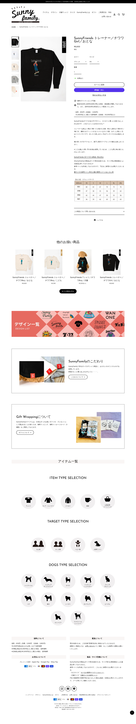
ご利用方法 (102, 12)
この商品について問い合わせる (84, 211)
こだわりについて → (78, 377)
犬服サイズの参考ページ (88, 675)
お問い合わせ (106, 16)
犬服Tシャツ (63, 12)
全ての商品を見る (68, 291)
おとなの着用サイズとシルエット (92, 672)
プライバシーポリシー (103, 695)
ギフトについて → (25, 432)
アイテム (46, 12)
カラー (76, 57)
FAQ (109, 12)
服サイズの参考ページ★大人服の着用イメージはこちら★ (94, 172)
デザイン (54, 12)
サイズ (72, 12)
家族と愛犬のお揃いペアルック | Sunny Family (70, 703)
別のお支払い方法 (99, 95)
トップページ (29, 695)
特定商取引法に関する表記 (87, 695)
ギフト (94, 12)
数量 (75, 67)
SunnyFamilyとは (83, 12)
